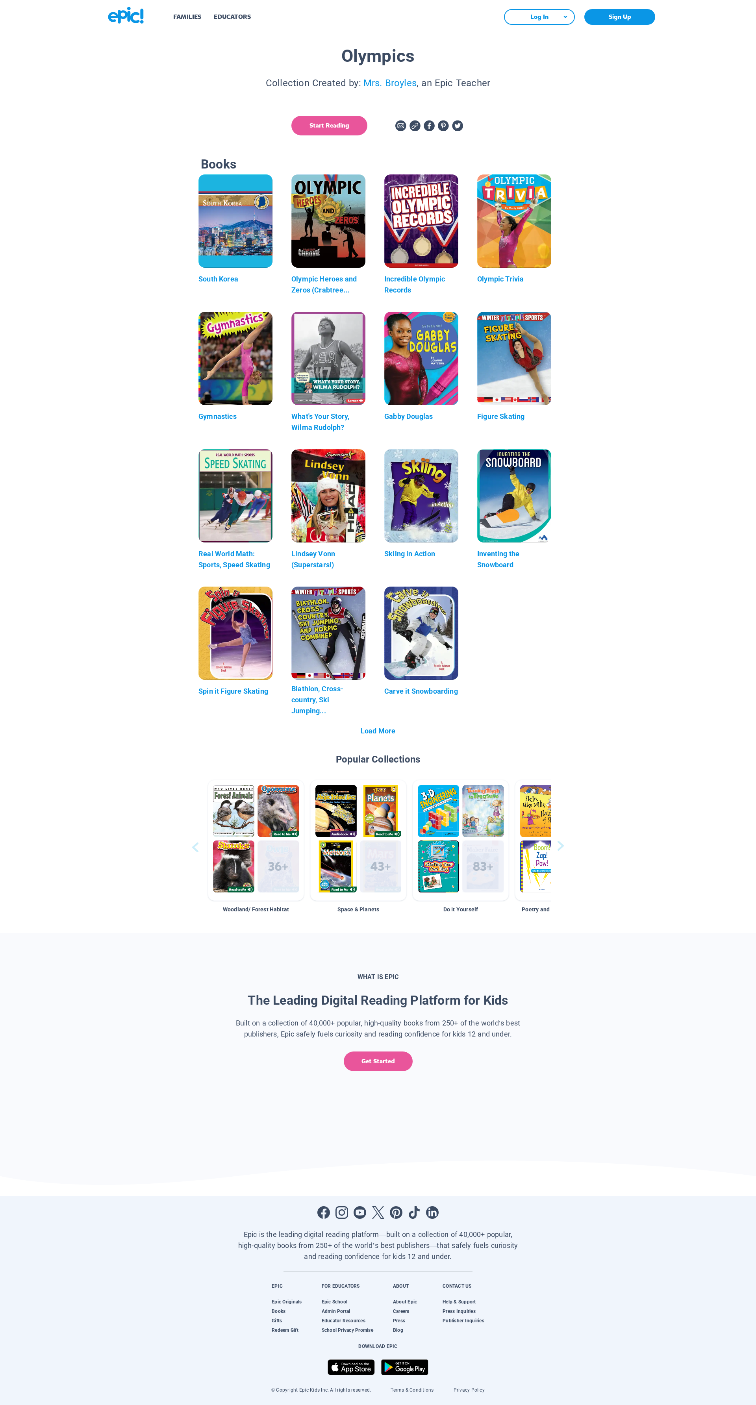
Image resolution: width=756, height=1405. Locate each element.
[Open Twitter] (378, 1212)
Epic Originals (287, 1302)
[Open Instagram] (341, 1212)
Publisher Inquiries (463, 1321)
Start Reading (329, 125)
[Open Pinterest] (396, 1212)
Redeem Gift (285, 1330)
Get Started (378, 1061)
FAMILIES (187, 17)
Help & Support (459, 1302)
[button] (256, 840)
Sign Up (620, 17)
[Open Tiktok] (414, 1212)
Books (278, 1311)
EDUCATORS (232, 17)
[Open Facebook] (323, 1212)
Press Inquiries (459, 1311)
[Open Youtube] (360, 1212)
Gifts (277, 1321)
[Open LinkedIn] (432, 1212)
